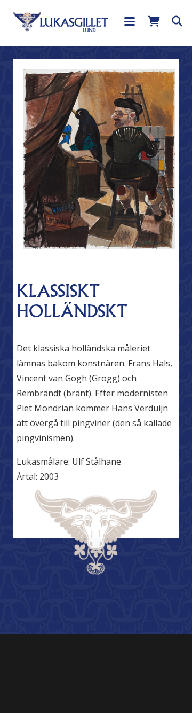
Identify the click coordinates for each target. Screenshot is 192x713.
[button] (129, 21)
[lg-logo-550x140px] (61, 21)
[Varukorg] (153, 21)
